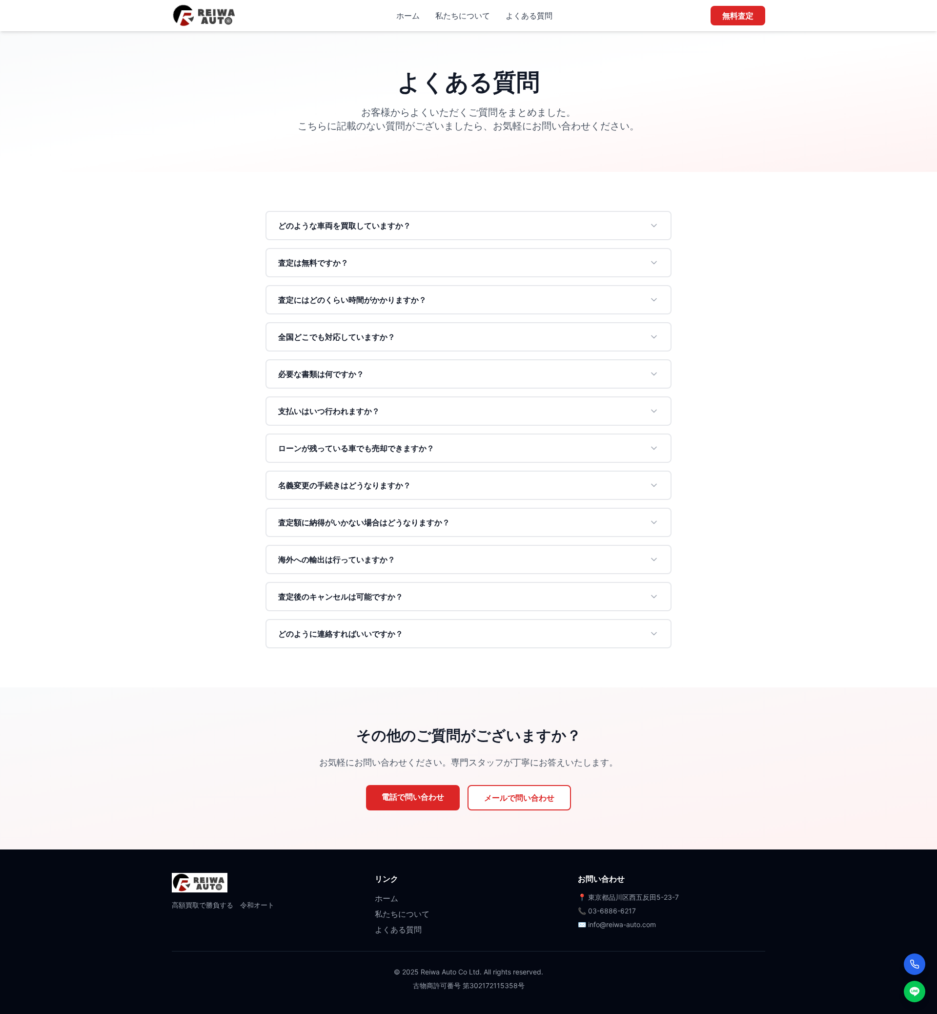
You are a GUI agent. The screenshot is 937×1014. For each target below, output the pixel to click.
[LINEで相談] (914, 991)
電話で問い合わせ (413, 797)
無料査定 (738, 16)
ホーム (408, 16)
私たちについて (462, 16)
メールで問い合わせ (519, 798)
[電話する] (914, 964)
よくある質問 (529, 16)
